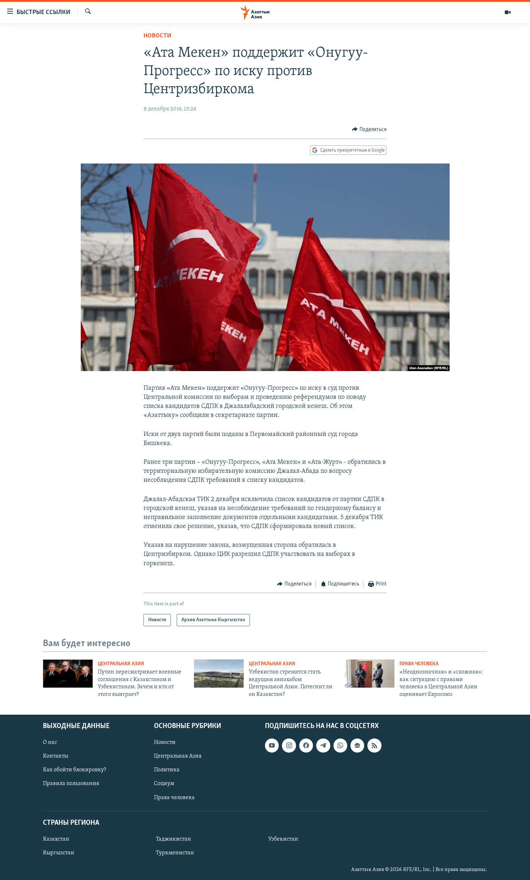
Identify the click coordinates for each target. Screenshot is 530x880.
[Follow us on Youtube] (272, 745)
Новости (157, 36)
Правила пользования (71, 784)
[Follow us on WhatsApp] (340, 745)
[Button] (369, 129)
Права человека (418, 664)
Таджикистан (173, 839)
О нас (50, 742)
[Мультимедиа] (507, 12)
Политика (167, 770)
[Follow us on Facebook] (306, 745)
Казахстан (56, 839)
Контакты (55, 756)
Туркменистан (175, 853)
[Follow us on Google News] (357, 745)
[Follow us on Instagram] (289, 745)
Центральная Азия (121, 664)
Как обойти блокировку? (74, 770)
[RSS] (374, 745)
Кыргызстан (58, 853)
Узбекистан (283, 839)
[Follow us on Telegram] (323, 745)
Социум (164, 784)
